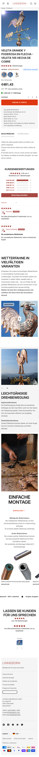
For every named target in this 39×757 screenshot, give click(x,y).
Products (9, 8)
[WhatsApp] (22, 724)
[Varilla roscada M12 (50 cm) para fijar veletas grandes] (16, 565)
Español (5, 734)
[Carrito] (35, 3)
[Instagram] (3, 724)
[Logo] (19, 3)
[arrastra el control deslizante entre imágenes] (19, 318)
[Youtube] (13, 724)
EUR (17, 734)
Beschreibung (7, 134)
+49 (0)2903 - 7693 (13, 710)
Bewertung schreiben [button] (19, 195)
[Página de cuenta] (8, 3)
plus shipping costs (15, 89)
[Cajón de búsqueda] (31, 3)
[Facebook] (8, 724)
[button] (6, 66)
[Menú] (4, 3)
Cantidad (4, 97)
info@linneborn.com (13, 712)
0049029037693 (15, 715)
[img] (6, 208)
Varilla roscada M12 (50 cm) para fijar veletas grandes (15, 581)
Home (3, 8)
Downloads (23, 134)
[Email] (17, 724)
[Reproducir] (19, 464)
